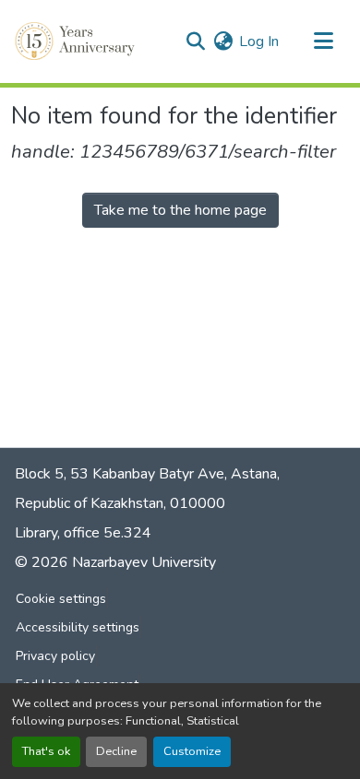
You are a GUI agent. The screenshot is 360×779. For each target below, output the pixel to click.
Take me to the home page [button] (180, 210)
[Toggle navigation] (323, 41)
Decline (116, 751)
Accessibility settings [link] (77, 627)
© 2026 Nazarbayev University (115, 562)
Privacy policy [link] (55, 656)
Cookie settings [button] (61, 599)
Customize (192, 751)
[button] (76, 41)
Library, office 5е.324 (83, 533)
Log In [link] (259, 41)
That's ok (46, 751)
